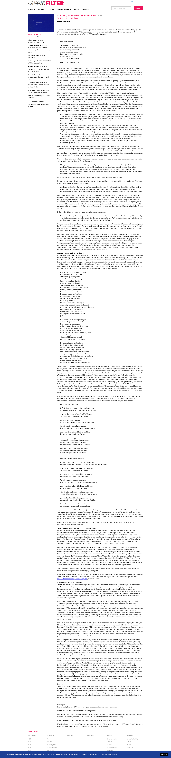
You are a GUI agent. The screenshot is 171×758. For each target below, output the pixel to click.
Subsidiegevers (52, 747)
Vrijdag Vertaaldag (132, 739)
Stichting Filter (51, 745)
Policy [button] (114, 754)
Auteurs (109, 742)
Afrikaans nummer (38, 37)
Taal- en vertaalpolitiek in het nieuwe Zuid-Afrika (38, 77)
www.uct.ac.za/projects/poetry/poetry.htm (72, 579)
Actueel (129, 742)
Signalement (36, 101)
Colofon (50, 742)
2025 (29, 739)
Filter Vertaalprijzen (64, 9)
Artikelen (109, 745)
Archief (76, 9)
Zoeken (138, 8)
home (30, 731)
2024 (29, 742)
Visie (48, 739)
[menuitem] (33, 8)
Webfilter (85, 9)
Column (37, 66)
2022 (29, 747)
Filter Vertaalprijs (112, 747)
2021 (29, 750)
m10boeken (51, 750)
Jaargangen (32, 735)
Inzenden (51, 9)
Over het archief (112, 739)
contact (36, 731)
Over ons (31, 9)
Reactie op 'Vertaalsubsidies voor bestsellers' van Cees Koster (38, 85)
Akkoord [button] (164, 754)
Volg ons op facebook (136, 1)
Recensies (130, 747)
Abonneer (41, 9)
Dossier (129, 745)
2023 (29, 745)
